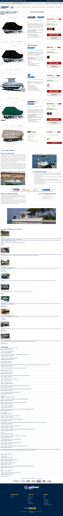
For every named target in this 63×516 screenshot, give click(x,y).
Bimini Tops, (28, 511)
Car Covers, (39, 511)
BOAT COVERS (18, 7)
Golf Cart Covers (36, 511)
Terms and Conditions (31, 503)
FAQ (44, 498)
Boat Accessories (46, 503)
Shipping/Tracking (30, 497)
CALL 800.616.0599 (49, 0)
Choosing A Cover (46, 502)
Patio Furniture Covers (31, 511)
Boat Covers (25, 511)
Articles (45, 497)
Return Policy (30, 498)
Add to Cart (54, 35)
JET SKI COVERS (58, 7)
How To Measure (46, 499)
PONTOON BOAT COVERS (26, 7)
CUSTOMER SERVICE (14, 494)
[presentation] (2, 29)
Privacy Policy (30, 502)
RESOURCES (46, 494)
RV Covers (42, 511)
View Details (54, 38)
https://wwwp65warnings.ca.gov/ (40, 478)
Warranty (29, 499)
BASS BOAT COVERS (42, 7)
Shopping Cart (12, 497)
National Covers (22, 511)
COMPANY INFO (31, 494)
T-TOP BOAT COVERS (34, 7)
